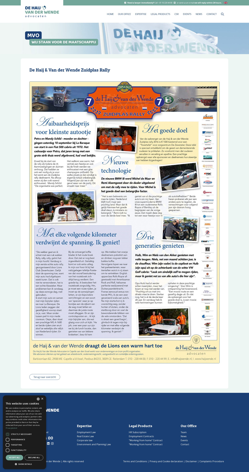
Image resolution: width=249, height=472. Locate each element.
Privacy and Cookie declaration (166, 461)
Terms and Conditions (135, 461)
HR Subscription (137, 432)
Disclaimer (191, 461)
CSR (177, 14)
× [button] (42, 399)
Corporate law (84, 440)
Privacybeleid (11, 428)
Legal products (160, 14)
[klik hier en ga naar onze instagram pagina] (52, 443)
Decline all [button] (34, 457)
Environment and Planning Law (94, 444)
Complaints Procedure (211, 461)
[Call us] (125, 3)
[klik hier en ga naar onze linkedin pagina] (48, 443)
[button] (24, 464)
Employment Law (86, 432)
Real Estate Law (85, 436)
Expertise (140, 14)
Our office (124, 14)
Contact (211, 14)
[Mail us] (175, 3)
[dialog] (24, 432)
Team (184, 432)
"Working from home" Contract (146, 440)
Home (110, 14)
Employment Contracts (141, 436)
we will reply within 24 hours (207, 2)
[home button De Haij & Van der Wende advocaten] (42, 11)
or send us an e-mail (185, 2)
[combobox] (38, 399)
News (199, 14)
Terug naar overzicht (45, 377)
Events (187, 14)
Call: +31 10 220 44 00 (163, 2)
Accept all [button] (14, 457)
